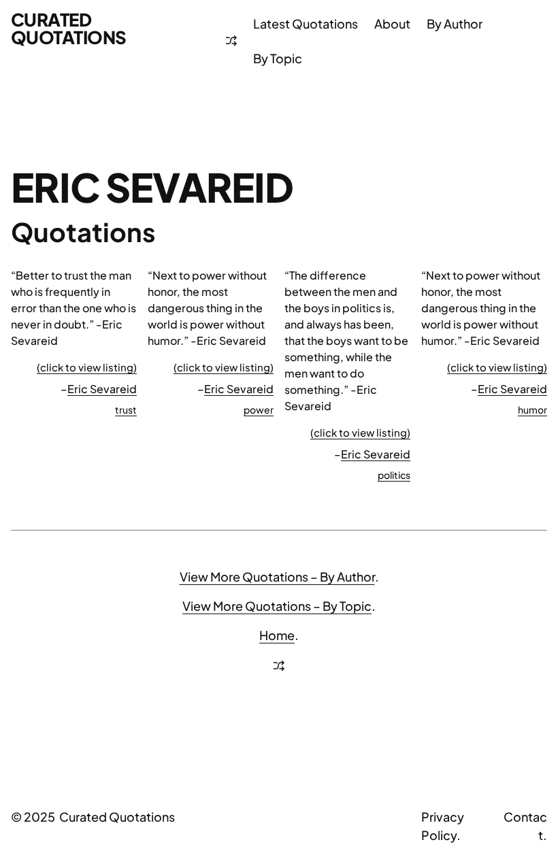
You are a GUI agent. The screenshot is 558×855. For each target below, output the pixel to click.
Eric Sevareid (102, 389)
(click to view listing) (87, 367)
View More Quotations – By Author (277, 576)
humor (532, 409)
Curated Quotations (69, 28)
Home (277, 635)
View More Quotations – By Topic (277, 606)
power (259, 409)
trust (126, 409)
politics (394, 475)
